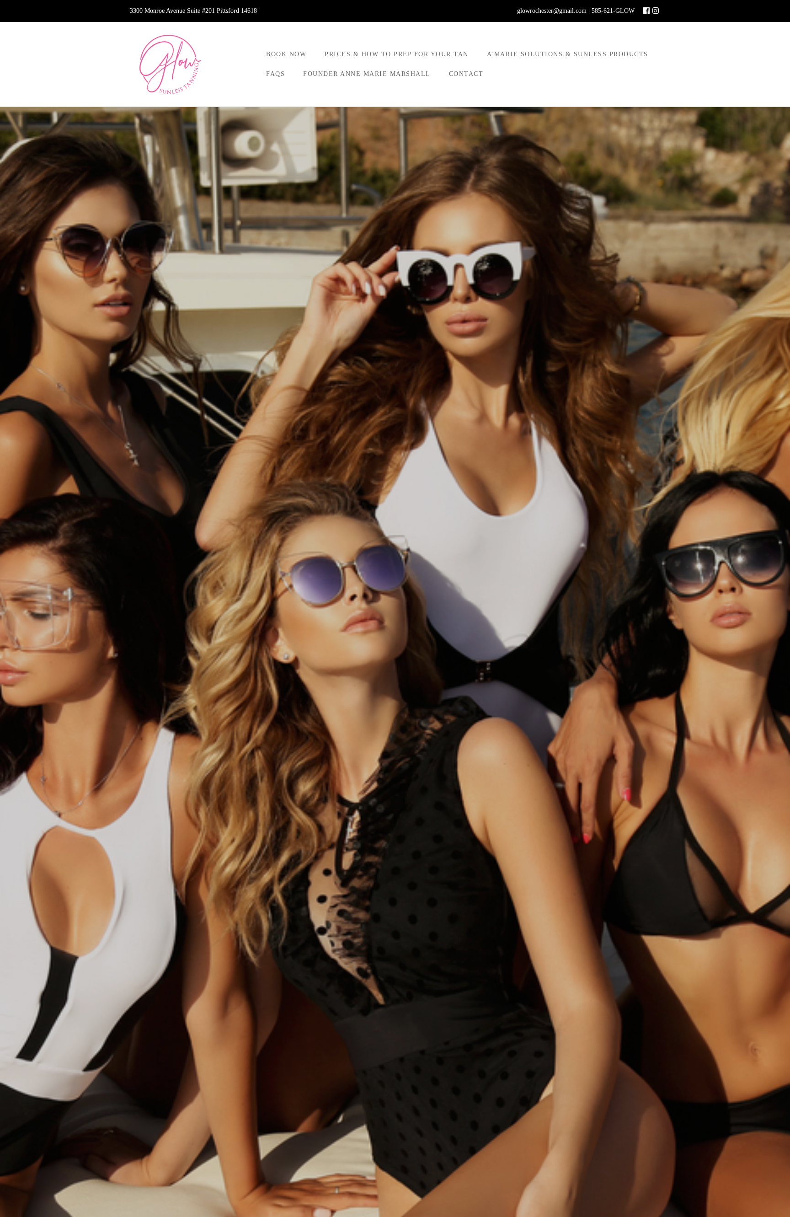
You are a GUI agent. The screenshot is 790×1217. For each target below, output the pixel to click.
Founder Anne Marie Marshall (367, 73)
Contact (466, 73)
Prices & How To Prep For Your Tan (397, 54)
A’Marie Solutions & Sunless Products (567, 54)
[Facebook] (646, 11)
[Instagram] (655, 11)
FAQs (275, 73)
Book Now (286, 54)
